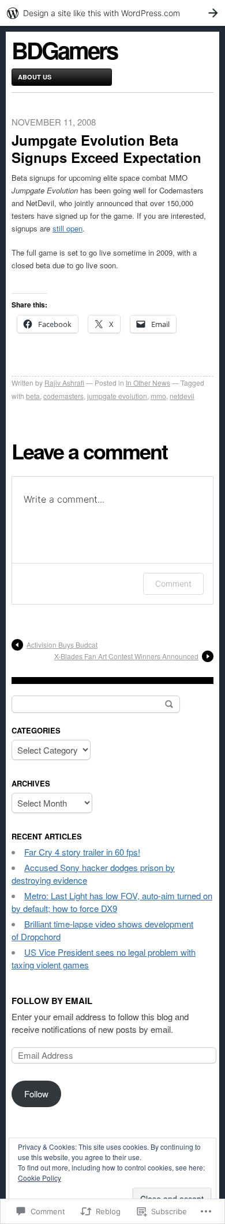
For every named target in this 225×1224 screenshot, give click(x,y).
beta (33, 396)
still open (67, 228)
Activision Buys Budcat (62, 644)
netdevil (182, 396)
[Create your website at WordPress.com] (112, 13)
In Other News (148, 382)
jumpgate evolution (117, 396)
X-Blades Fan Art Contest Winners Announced (126, 656)
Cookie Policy (39, 1178)
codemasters (63, 396)
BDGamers (64, 49)
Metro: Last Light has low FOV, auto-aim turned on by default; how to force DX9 (112, 902)
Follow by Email (52, 1000)
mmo (158, 396)
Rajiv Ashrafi (64, 382)
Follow (36, 1094)
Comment (173, 583)
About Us (34, 77)
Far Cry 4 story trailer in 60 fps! (82, 852)
